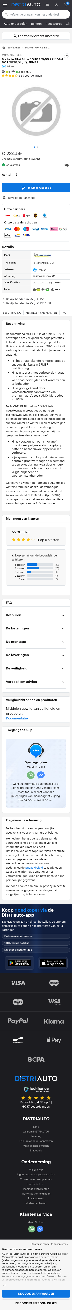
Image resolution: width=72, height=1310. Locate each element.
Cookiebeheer (36, 1184)
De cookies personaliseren (36, 1303)
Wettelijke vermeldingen (36, 1193)
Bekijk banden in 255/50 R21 (25, 299)
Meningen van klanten (41, 312)
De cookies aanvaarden (36, 1293)
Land (36, 1126)
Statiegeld (36, 1150)
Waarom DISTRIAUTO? (36, 1131)
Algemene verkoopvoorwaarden (36, 1174)
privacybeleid (34, 867)
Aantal (6, 174)
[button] (47, 4)
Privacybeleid (36, 1198)
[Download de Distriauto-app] (19, 963)
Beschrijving (12, 312)
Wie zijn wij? (36, 1169)
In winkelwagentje (39, 188)
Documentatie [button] (17, 718)
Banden (36, 23)
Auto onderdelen (15, 23)
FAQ (64, 312)
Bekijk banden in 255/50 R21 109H (29, 303)
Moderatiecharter (36, 1203)
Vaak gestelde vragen (36, 1145)
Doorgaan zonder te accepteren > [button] (49, 1243)
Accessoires (54, 23)
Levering (36, 1136)
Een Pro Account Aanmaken (36, 1140)
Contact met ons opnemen (36, 1179)
